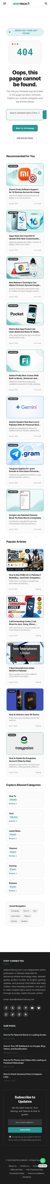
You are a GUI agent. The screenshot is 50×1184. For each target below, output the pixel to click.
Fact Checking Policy (34, 1169)
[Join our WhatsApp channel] (43, 1160)
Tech (34, 911)
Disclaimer (27, 1177)
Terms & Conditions (36, 1173)
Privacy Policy (26, 1140)
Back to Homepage (25, 128)
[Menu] (4, 3)
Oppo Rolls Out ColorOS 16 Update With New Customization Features (24, 238)
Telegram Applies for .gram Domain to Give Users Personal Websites (23, 471)
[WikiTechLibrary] (25, 3)
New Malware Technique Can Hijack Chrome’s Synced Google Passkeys (24, 285)
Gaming (14, 921)
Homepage (15, 911)
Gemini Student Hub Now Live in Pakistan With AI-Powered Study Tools (24, 425)
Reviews (24, 921)
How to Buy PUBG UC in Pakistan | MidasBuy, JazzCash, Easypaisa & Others (25, 577)
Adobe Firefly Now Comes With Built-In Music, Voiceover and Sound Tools (24, 378)
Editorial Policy (17, 1169)
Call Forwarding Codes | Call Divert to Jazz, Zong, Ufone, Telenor (22, 624)
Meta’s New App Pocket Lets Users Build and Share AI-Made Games (23, 332)
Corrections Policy (16, 1173)
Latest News (15, 916)
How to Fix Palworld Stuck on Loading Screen (24, 1035)
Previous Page (25, 138)
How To (26, 911)
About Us (13, 1166)
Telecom (27, 916)
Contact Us (24, 1166)
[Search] (45, 3)
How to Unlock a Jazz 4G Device (24, 714)
